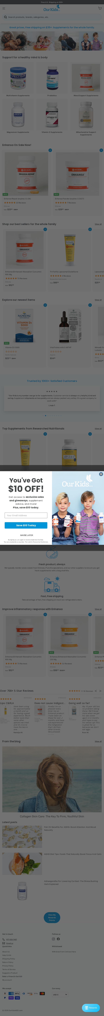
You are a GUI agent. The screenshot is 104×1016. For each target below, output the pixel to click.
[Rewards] (91, 1008)
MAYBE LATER (26, 535)
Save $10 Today (26, 525)
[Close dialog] (101, 474)
